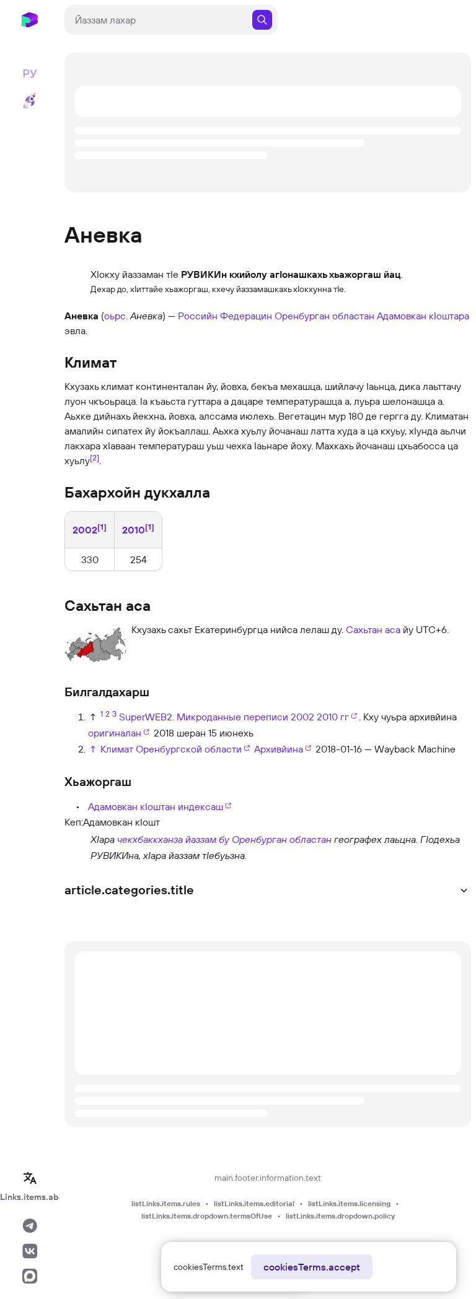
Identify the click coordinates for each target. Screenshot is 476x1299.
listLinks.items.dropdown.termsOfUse (206, 1215)
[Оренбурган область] (76, 846)
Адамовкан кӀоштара (423, 315)
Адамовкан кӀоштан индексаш (155, 806)
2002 (85, 530)
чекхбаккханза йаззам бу (173, 839)
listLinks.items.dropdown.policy (340, 1215)
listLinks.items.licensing (349, 1203)
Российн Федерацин (225, 315)
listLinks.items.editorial (254, 1203)
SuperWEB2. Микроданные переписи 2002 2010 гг (234, 716)
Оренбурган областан (324, 315)
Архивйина (278, 749)
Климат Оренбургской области (171, 749)
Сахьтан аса (373, 629)
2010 (133, 530)
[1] (102, 527)
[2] (94, 457)
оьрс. (116, 315)
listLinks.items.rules (165, 1203)
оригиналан (114, 733)
